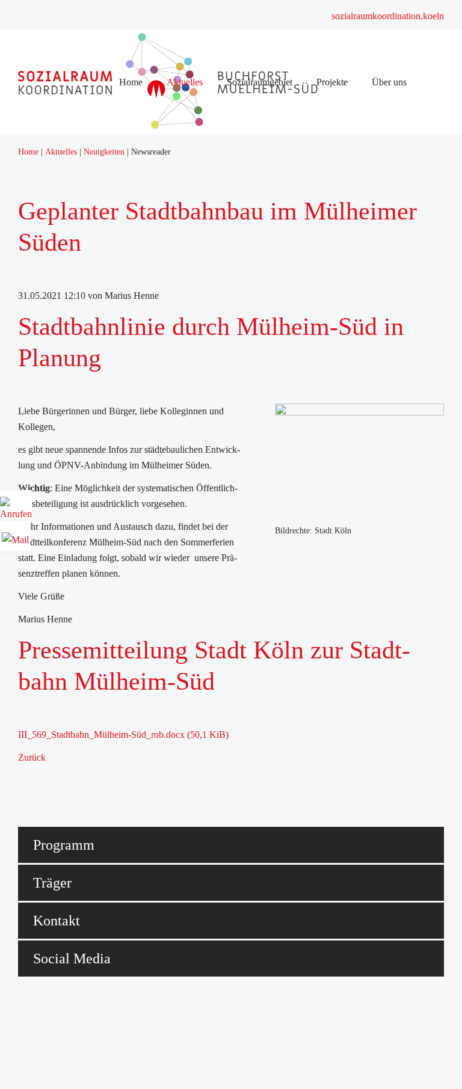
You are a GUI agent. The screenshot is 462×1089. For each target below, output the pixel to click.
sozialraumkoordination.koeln (387, 16)
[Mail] (15, 535)
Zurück (32, 757)
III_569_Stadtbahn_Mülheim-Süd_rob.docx (123, 734)
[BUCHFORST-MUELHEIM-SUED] (171, 125)
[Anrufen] (16, 510)
